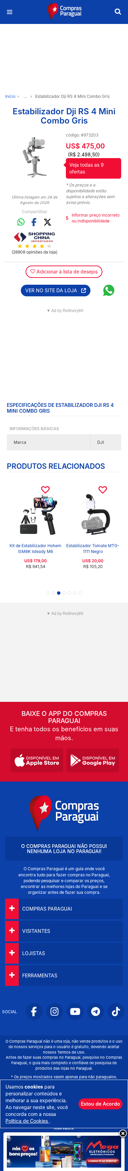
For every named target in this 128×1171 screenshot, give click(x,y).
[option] (34, 157)
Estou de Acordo (100, 1104)
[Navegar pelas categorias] (9, 12)
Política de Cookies (27, 1121)
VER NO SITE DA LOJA (53, 290)
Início (10, 96)
